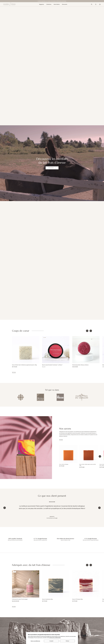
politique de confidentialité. (55, 637)
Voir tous (14, 372)
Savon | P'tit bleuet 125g (77, 599)
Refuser (67, 640)
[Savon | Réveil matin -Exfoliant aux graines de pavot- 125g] (25, 349)
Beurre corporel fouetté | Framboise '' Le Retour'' (52, 364)
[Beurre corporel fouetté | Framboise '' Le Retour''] (55, 349)
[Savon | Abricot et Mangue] (68, 454)
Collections (48, 4)
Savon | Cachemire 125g (47, 599)
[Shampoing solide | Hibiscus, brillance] (85, 349)
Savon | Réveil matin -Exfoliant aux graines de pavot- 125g (24, 364)
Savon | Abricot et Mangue (63, 464)
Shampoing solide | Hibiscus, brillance (80, 364)
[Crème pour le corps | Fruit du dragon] (25, 583)
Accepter (51, 640)
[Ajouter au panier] (37, 361)
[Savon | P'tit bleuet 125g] (85, 583)
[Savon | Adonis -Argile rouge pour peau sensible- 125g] (88, 454)
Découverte (64, 4)
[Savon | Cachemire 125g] (55, 583)
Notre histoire (57, 4)
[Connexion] (95, 4)
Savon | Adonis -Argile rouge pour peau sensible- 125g (87, 465)
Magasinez (41, 4)
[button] (91, 4)
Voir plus (61, 439)
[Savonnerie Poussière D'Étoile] (9, 4)
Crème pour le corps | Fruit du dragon (20, 599)
